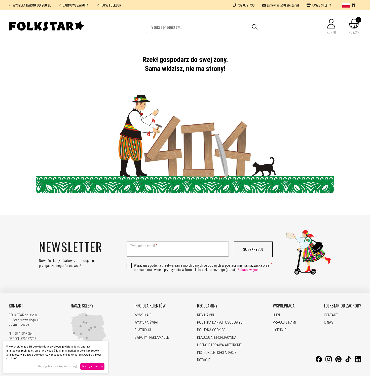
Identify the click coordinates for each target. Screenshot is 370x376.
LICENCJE (279, 330)
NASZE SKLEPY (321, 5)
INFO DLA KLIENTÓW (150, 305)
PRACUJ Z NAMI (284, 322)
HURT (276, 315)
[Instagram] (328, 361)
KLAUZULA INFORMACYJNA (216, 337)
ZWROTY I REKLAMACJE (151, 337)
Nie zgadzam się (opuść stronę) (57, 366)
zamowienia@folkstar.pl (282, 5)
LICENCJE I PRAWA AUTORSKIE (219, 345)
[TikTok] (348, 361)
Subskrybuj (253, 249)
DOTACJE (203, 360)
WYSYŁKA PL (143, 315)
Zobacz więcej (247, 270)
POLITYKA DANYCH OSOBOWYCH (220, 322)
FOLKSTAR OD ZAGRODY (342, 305)
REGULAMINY (207, 305)
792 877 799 (245, 5)
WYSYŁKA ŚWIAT (146, 322)
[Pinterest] (338, 361)
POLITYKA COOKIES (211, 330)
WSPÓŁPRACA (283, 305)
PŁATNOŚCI (142, 330)
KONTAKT (16, 305)
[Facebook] (319, 361)
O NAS (328, 322)
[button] (331, 27)
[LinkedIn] (358, 361)
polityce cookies (33, 354)
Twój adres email (142, 246)
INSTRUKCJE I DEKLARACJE (216, 353)
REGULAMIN (205, 315)
